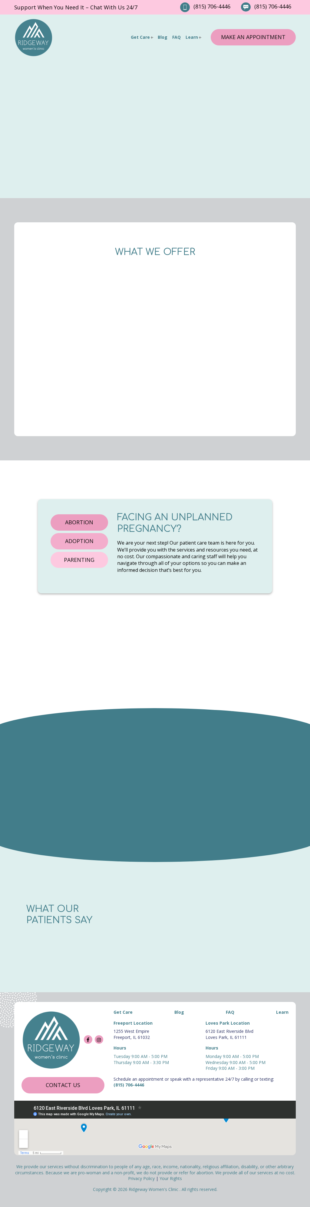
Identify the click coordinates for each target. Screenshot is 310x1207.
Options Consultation (219, 297)
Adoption (79, 541)
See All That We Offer (219, 374)
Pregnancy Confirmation (91, 372)
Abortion (79, 522)
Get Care (140, 37)
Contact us (63, 1085)
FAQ (176, 37)
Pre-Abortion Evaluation (90, 297)
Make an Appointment (253, 37)
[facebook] (88, 1039)
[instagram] (99, 1039)
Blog (162, 37)
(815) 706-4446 (212, 6)
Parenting (79, 559)
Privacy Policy (141, 1179)
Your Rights (171, 1179)
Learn (192, 37)
